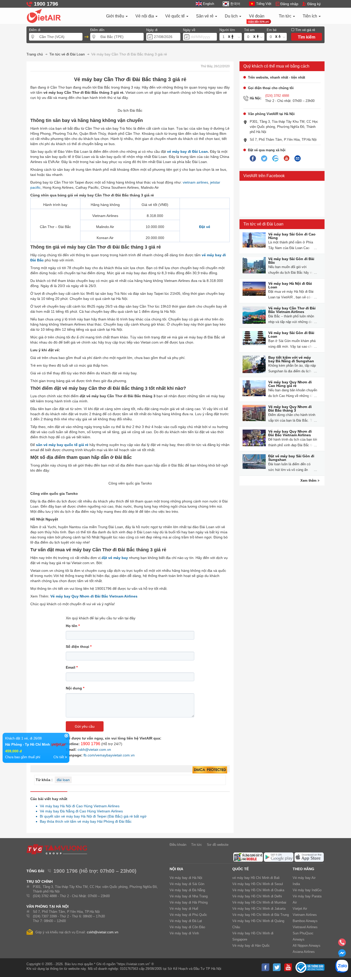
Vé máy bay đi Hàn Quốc (251, 945)
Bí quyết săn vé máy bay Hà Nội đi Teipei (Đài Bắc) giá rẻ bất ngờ (91, 816)
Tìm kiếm (306, 37)
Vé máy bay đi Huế (184, 908)
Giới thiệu (115, 16)
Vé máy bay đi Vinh (184, 933)
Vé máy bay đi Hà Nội (186, 878)
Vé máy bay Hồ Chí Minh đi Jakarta (258, 908)
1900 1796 (90, 744)
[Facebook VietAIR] (253, 158)
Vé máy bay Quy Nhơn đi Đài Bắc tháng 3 (290, 408)
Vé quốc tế (175, 16)
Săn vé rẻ (205, 16)
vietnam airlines (195, 182)
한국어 (235, 4)
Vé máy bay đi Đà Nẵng (187, 890)
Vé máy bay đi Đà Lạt (186, 921)
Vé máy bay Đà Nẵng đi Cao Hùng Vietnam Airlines (80, 811)
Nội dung (75, 688)
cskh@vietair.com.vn (94, 749)
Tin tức (285, 16)
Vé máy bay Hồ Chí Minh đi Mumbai (259, 902)
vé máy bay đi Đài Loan (187, 151)
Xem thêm (309, 480)
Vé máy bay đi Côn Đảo (187, 927)
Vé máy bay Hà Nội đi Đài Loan (290, 285)
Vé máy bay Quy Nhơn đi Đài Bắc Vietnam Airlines (290, 433)
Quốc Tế (240, 869)
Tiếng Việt (263, 4)
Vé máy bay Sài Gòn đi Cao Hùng (292, 236)
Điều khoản (178, 845)
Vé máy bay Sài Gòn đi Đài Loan (291, 334)
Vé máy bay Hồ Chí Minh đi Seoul (257, 884)
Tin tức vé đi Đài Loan (263, 224)
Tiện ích (310, 16)
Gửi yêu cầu (85, 726)
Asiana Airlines (304, 952)
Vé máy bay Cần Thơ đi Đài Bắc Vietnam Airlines (292, 310)
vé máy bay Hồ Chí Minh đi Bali (256, 878)
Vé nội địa (145, 16)
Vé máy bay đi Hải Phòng (189, 902)
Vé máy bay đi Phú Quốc (188, 915)
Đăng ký (314, 4)
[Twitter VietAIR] (264, 158)
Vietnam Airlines (305, 915)
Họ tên (73, 626)
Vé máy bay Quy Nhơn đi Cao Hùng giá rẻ (290, 384)
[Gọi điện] (342, 943)
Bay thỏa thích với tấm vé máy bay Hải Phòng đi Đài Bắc (84, 821)
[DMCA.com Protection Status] (209, 770)
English (208, 4)
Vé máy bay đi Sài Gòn (187, 884)
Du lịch (232, 16)
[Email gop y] (297, 158)
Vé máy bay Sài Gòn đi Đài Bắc (291, 260)
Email (72, 667)
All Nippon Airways (306, 945)
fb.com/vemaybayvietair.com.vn (109, 755)
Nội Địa (176, 869)
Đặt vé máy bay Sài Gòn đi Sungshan (291, 458)
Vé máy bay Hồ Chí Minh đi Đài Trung (260, 915)
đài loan (63, 780)
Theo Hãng (303, 869)
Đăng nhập (289, 4)
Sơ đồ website (217, 845)
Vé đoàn (256, 16)
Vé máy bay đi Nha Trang (189, 896)
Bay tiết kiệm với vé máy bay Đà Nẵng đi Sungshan (291, 359)
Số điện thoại (78, 646)
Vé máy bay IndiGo (307, 890)
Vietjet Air (300, 908)
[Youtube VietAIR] (286, 158)
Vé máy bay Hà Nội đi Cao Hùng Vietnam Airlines (78, 806)
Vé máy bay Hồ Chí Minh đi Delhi (257, 896)
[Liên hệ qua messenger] (342, 954)
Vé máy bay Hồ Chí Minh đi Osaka (258, 890)
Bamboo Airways (305, 921)
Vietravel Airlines (305, 927)
